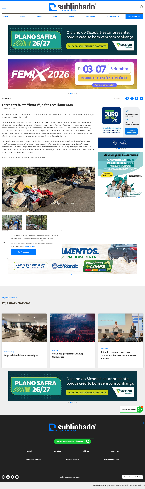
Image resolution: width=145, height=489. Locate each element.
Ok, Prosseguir (23, 252)
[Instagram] (3, 477)
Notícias (22, 16)
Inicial (5, 16)
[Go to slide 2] (70, 56)
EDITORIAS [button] (132, 16)
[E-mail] (141, 98)
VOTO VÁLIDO (105, 349)
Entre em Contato (111, 460)
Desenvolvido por (132, 477)
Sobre (55, 16)
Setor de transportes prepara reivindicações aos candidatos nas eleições (118, 355)
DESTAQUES (6, 99)
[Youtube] (17, 477)
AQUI (4, 157)
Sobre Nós (115, 451)
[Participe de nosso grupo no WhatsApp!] (131, 409)
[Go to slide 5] (76, 56)
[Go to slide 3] (72, 56)
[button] (72, 441)
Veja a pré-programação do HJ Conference (67, 355)
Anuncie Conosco (33, 460)
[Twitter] (132, 98)
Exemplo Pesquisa (113, 16)
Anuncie (72, 16)
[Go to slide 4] (123, 148)
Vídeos (39, 16)
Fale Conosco (90, 16)
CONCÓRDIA (8, 352)
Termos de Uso (72, 460)
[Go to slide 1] (68, 56)
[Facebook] (127, 98)
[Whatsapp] (136, 98)
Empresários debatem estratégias (21, 355)
